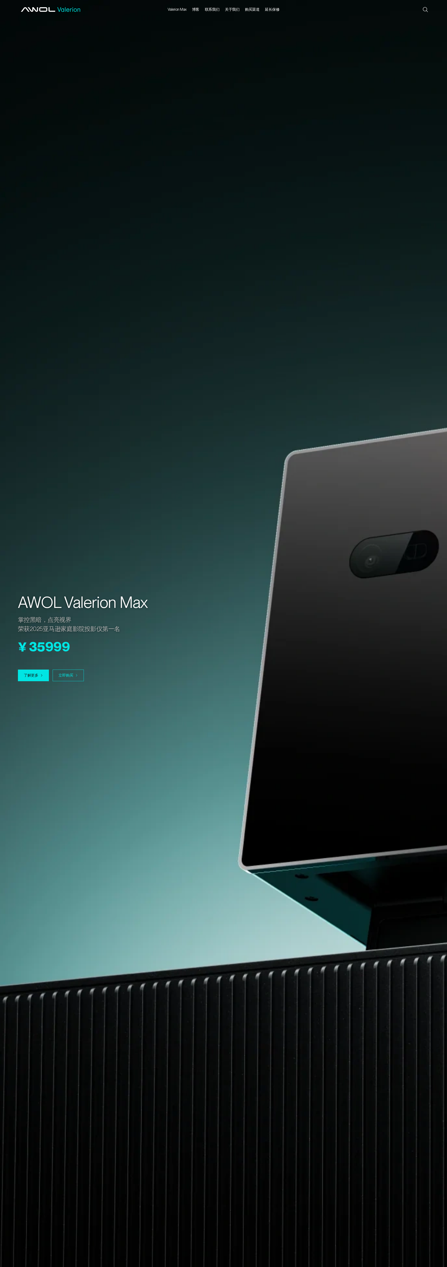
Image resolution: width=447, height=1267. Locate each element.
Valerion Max (177, 9)
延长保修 (272, 9)
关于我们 (232, 9)
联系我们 (212, 9)
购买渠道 (252, 9)
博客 (195, 9)
